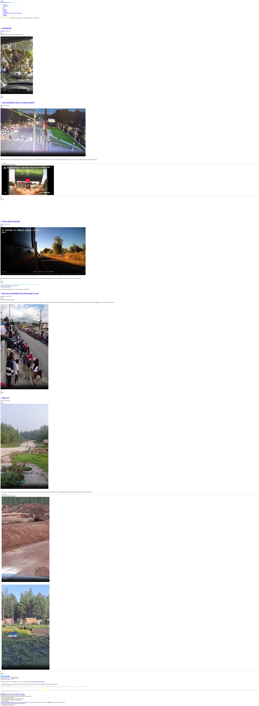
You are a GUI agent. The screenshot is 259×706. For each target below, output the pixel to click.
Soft (4, 7)
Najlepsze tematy (18, 13)
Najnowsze (5, 13)
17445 (5, 679)
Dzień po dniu (11, 13)
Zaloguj (8, 2)
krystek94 (3, 31)
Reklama (13, 693)
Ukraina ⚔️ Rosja (6, 17)
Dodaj (2, 2)
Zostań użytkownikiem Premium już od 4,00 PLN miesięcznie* (14, 702)
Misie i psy (5, 398)
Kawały (5, 10)
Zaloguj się (3, 286)
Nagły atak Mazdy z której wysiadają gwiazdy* (18, 102)
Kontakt (8, 693)
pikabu (2, 105)
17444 (7, 679)
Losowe (5, 14)
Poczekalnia (5, 5)
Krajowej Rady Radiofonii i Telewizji (36, 681)
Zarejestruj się (13, 2)
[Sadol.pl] (2, 1)
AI (3, 8)
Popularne (5, 11)
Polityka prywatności (20, 693)
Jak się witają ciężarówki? (11, 221)
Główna (5, 4)
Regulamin (3, 693)
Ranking (5, 15)
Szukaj (4, 2)
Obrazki (5, 9)
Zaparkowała (6, 28)
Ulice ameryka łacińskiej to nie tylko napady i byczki (20, 293)
